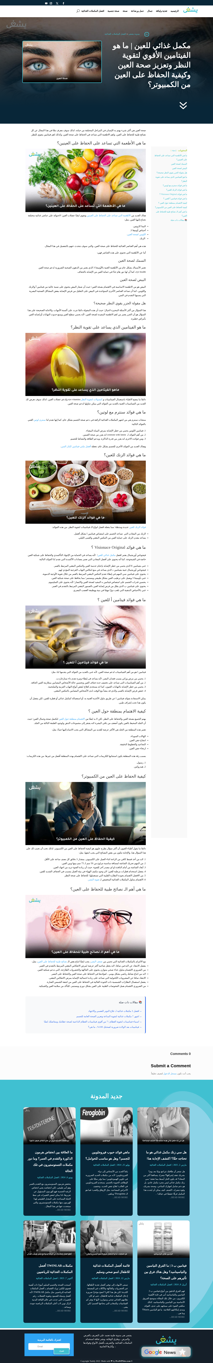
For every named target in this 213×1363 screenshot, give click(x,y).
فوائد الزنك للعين (137, 527)
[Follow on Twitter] (57, 3)
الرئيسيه (175, 11)
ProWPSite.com (123, 1361)
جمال (149, 11)
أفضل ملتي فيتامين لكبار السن (76, 446)
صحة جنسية (113, 11)
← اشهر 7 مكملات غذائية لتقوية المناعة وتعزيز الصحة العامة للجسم (109, 1016)
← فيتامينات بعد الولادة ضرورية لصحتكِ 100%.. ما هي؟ (115, 1027)
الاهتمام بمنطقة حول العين (72, 719)
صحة (125, 11)
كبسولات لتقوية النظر (91, 399)
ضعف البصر (96, 961)
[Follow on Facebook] (63, 3)
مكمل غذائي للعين (106, 555)
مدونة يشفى (134, 34)
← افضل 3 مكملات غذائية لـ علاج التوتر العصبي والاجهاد (115, 1011)
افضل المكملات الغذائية (92, 11)
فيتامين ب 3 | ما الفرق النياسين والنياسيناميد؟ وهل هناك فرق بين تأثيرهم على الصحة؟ (165, 1272)
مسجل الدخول (170, 1073)
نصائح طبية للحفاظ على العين (52, 961)
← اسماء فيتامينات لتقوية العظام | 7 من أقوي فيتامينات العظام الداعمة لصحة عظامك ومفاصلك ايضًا (93, 1021)
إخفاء (174, 150)
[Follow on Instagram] (51, 3)
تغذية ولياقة (161, 11)
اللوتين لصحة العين (136, 234)
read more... (177, 1197)
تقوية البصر (93, 879)
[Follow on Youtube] (46, 3)
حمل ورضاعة (137, 11)
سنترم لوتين (40, 420)
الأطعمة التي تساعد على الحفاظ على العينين (109, 215)
